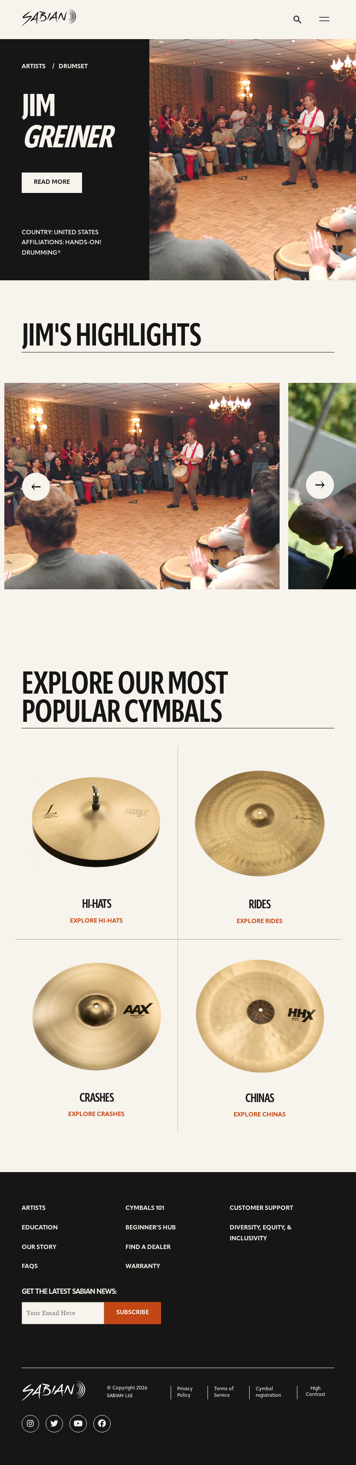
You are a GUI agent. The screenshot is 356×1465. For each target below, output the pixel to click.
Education (40, 1228)
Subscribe (132, 1312)
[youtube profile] (78, 1423)
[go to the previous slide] (36, 486)
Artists (34, 66)
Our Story (39, 1247)
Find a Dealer (148, 1247)
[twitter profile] (54, 1423)
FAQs (30, 1266)
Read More (52, 182)
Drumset (73, 66)
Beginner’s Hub (150, 1228)
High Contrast (315, 1391)
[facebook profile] (102, 1423)
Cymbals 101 (144, 1208)
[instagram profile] (30, 1423)
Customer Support (261, 1208)
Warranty (142, 1266)
